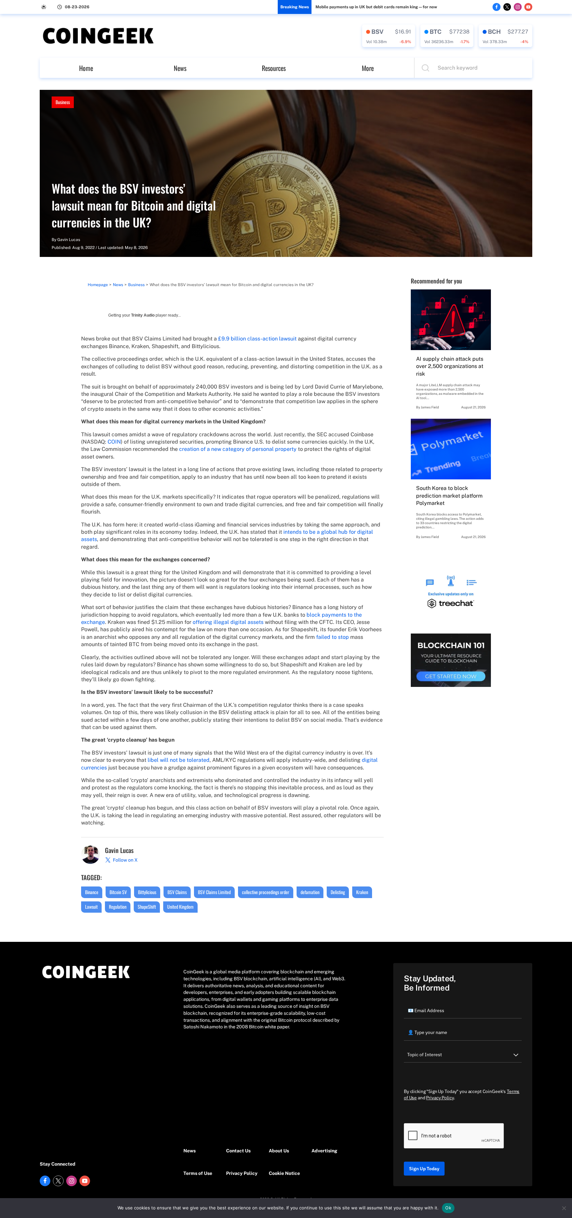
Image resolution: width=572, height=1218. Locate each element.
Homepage (98, 284)
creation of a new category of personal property (238, 449)
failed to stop (332, 637)
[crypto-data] (388, 36)
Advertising (324, 1150)
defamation (310, 891)
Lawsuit (91, 906)
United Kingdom (180, 906)
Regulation (117, 906)
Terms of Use (197, 1173)
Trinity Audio (143, 315)
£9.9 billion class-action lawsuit (257, 338)
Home (86, 68)
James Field (430, 407)
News (180, 68)
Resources (274, 68)
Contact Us (238, 1150)
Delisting (338, 891)
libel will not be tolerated (179, 760)
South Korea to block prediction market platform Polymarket (449, 495)
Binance (91, 891)
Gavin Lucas (68, 239)
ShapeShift (147, 906)
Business (63, 101)
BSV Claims (177, 891)
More (368, 68)
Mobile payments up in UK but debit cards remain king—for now (376, 7)
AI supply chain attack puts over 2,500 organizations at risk (449, 366)
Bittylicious (147, 891)
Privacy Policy (242, 1173)
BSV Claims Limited (214, 891)
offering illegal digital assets (228, 622)
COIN (114, 442)
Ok (448, 1207)
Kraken (362, 891)
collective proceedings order (265, 891)
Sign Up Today (424, 1169)
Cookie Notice (284, 1173)
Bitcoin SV (118, 891)
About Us (279, 1150)
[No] (563, 1208)
